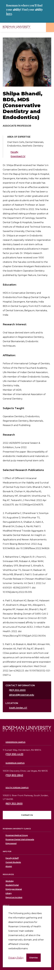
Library (9, 893)
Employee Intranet (14, 889)
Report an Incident (14, 897)
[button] (33, 958)
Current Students (13, 862)
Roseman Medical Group (17, 835)
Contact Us (27, 815)
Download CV (18, 156)
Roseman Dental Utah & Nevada (20, 839)
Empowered (11, 843)
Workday (10, 881)
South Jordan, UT (18, 707)
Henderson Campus (15, 742)
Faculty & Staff (12, 858)
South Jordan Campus (17, 788)
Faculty (14, 152)
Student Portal (12, 885)
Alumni (9, 866)
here (9, 13)
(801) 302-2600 (17, 690)
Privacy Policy (16, 957)
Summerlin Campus (15, 763)
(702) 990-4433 (14, 754)
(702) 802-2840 (14, 775)
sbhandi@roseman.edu (21, 694)
